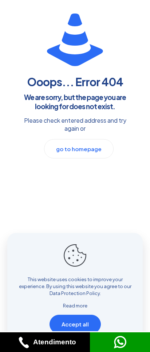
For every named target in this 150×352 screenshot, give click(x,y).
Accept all (75, 324)
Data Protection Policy (75, 293)
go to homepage (79, 148)
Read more (75, 306)
